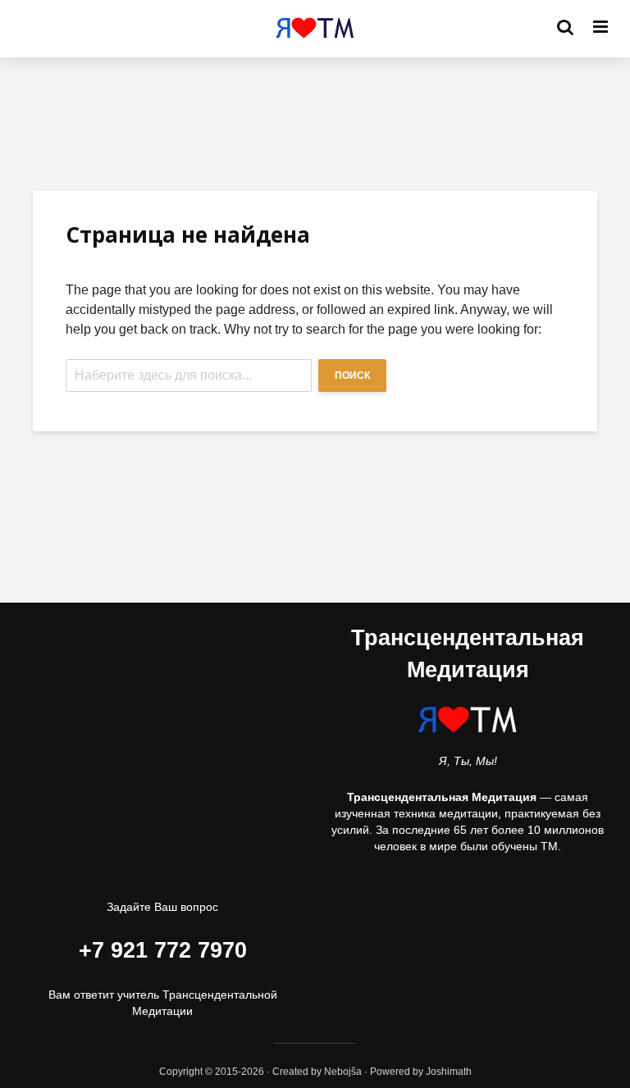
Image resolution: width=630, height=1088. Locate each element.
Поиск (352, 375)
